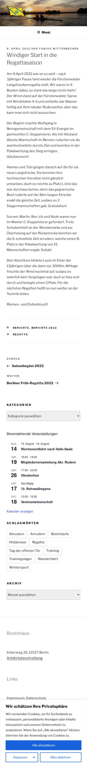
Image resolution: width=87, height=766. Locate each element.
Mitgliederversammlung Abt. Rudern (48, 462)
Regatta (20, 334)
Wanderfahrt (48, 559)
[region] (43, 733)
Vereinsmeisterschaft (37, 502)
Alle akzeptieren (43, 745)
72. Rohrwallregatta (35, 488)
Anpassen (20, 757)
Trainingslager (20, 559)
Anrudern (37, 534)
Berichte (21, 327)
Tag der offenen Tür (24, 551)
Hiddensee (17, 542)
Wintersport (19, 567)
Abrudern (16, 534)
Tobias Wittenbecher (59, 48)
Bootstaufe (60, 534)
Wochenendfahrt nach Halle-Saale (47, 449)
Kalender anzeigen (20, 511)
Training (52, 551)
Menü (46, 32)
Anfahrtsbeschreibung (25, 658)
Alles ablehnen (60, 757)
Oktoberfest (30, 475)
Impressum (16, 698)
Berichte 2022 (44, 327)
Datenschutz (36, 698)
